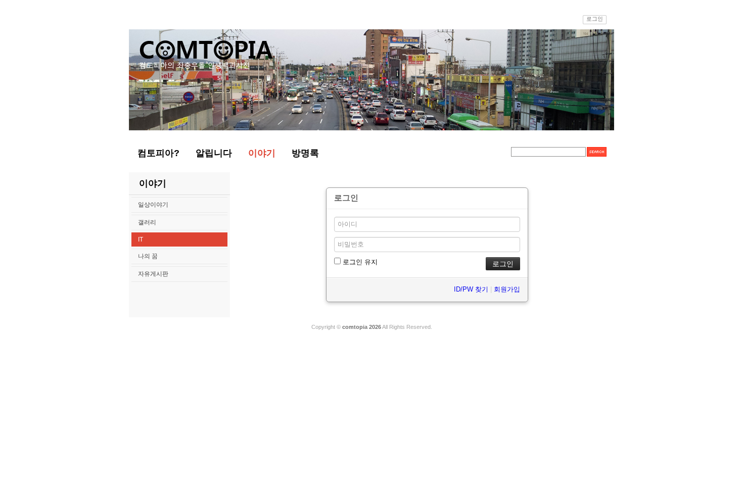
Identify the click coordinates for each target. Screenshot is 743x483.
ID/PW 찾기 (471, 289)
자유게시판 (153, 273)
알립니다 (214, 153)
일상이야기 (153, 204)
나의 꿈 (148, 256)
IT (140, 239)
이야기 (261, 153)
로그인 (594, 19)
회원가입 (507, 289)
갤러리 (147, 222)
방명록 (305, 153)
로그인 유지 (359, 262)
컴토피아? (158, 153)
